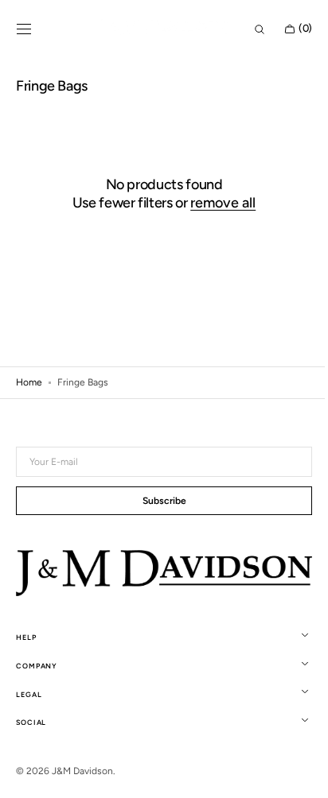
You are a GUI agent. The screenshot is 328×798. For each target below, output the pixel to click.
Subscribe (158, 502)
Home (29, 382)
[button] (23, 29)
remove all (217, 202)
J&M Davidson (82, 771)
